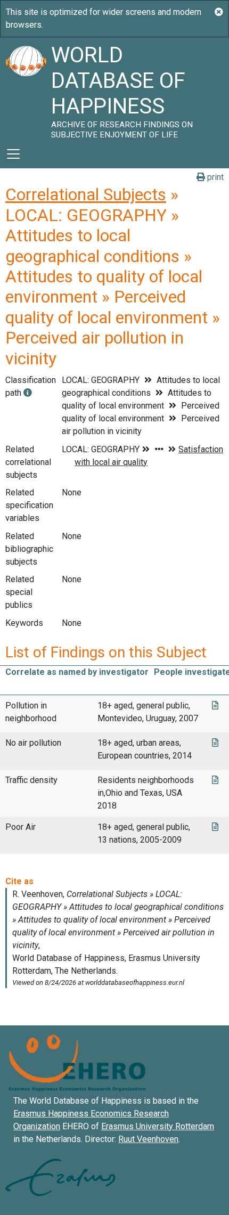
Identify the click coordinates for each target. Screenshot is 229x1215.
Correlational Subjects (85, 194)
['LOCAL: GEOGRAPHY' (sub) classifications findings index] (27, 393)
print (214, 177)
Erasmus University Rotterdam (157, 1126)
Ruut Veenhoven (148, 1139)
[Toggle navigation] (13, 154)
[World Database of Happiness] (25, 88)
